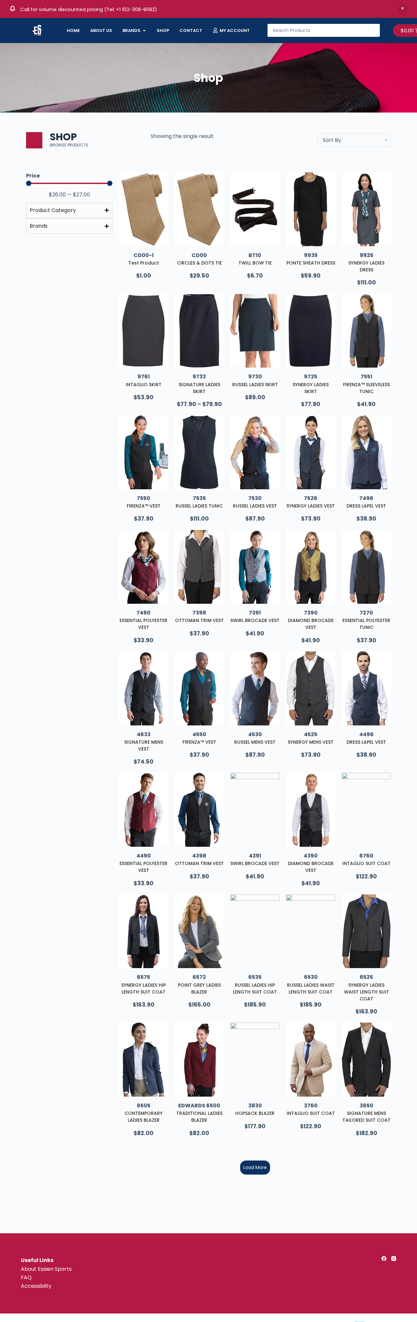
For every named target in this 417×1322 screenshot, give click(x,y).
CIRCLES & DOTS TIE (199, 263)
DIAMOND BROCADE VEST (311, 624)
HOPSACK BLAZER (255, 1113)
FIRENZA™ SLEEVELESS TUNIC (366, 388)
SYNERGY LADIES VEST (310, 506)
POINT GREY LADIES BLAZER (199, 988)
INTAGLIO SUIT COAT (366, 863)
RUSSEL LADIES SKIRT (255, 384)
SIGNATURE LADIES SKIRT (199, 388)
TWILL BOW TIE (255, 263)
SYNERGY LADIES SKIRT (311, 388)
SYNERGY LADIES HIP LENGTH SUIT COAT (143, 988)
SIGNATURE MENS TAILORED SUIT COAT (366, 1116)
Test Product (143, 263)
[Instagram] (393, 1258)
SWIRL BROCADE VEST (255, 620)
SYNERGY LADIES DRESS (366, 266)
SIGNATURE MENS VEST (143, 745)
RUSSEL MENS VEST (255, 742)
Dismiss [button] (402, 9)
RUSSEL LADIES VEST (255, 506)
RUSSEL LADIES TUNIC (199, 506)
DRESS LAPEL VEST (366, 506)
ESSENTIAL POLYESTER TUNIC (366, 624)
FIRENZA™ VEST (144, 506)
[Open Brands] (144, 30)
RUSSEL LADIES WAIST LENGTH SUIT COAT (311, 988)
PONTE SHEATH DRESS (310, 263)
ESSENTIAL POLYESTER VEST (143, 624)
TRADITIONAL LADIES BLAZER (199, 1116)
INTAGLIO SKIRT (144, 384)
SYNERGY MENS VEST (311, 742)
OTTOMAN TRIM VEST (199, 620)
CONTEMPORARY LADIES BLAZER (143, 1116)
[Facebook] (383, 1258)
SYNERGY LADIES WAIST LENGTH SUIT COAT (366, 992)
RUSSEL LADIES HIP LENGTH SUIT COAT (255, 988)
